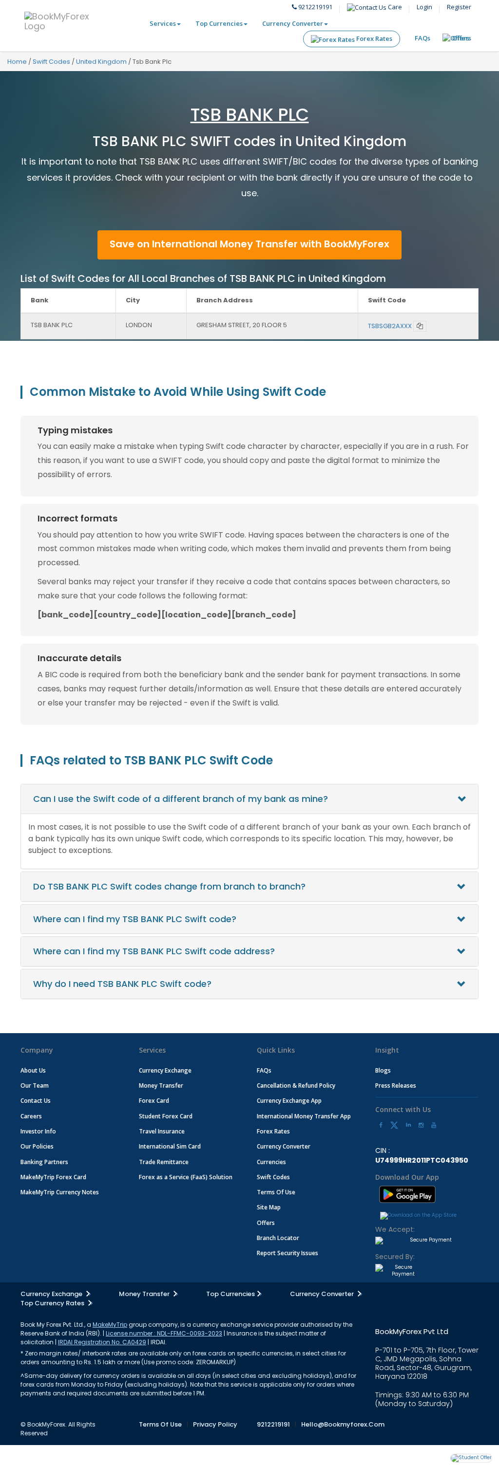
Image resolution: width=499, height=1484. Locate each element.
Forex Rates (373, 38)
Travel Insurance (162, 1131)
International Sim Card (170, 1146)
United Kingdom (101, 61)
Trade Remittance (164, 1162)
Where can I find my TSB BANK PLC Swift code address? (154, 951)
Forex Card (154, 1100)
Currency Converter (292, 23)
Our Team (34, 1085)
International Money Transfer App (304, 1116)
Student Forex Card (165, 1116)
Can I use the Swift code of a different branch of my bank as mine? (180, 799)
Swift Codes (51, 61)
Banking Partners (44, 1162)
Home (17, 61)
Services (163, 23)
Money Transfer (161, 1085)
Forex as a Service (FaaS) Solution (185, 1177)
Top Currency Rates (53, 1303)
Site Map (269, 1207)
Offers (461, 38)
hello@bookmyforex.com (342, 1424)
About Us (33, 1070)
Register (459, 6)
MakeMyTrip (110, 1324)
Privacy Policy (215, 1424)
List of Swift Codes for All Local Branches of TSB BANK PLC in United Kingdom (203, 278)
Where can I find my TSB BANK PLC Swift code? (134, 919)
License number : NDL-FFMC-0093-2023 (164, 1333)
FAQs (422, 38)
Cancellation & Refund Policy (296, 1085)
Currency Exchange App (289, 1100)
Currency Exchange (165, 1070)
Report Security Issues (287, 1253)
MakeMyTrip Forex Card (53, 1177)
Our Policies (37, 1146)
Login (424, 6)
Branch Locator (278, 1238)
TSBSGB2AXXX (390, 326)
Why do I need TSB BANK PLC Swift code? (122, 984)
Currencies (271, 1162)
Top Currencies (219, 23)
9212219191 (314, 6)
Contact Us (35, 1100)
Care (394, 6)
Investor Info (38, 1131)
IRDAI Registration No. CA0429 (102, 1342)
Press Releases (395, 1085)
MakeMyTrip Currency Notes (59, 1192)
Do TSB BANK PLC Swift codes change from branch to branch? (169, 886)
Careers (31, 1116)
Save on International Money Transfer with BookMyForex (249, 244)
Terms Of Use (276, 1192)
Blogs (383, 1070)
